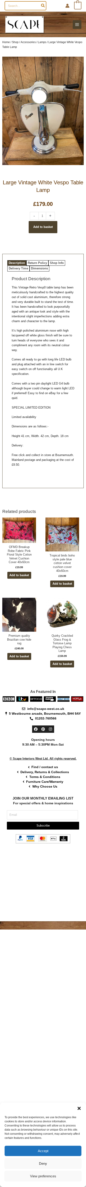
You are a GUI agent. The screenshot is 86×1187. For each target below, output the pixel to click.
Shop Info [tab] (57, 263)
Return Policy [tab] (37, 263)
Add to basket (43, 227)
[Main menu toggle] (77, 24)
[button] (79, 1108)
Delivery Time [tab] (18, 268)
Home (6, 42)
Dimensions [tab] (39, 268)
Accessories (28, 42)
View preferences (43, 1176)
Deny (43, 1163)
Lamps (42, 42)
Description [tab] (17, 263)
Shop (15, 42)
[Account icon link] (67, 6)
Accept (43, 1151)
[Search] (43, 6)
